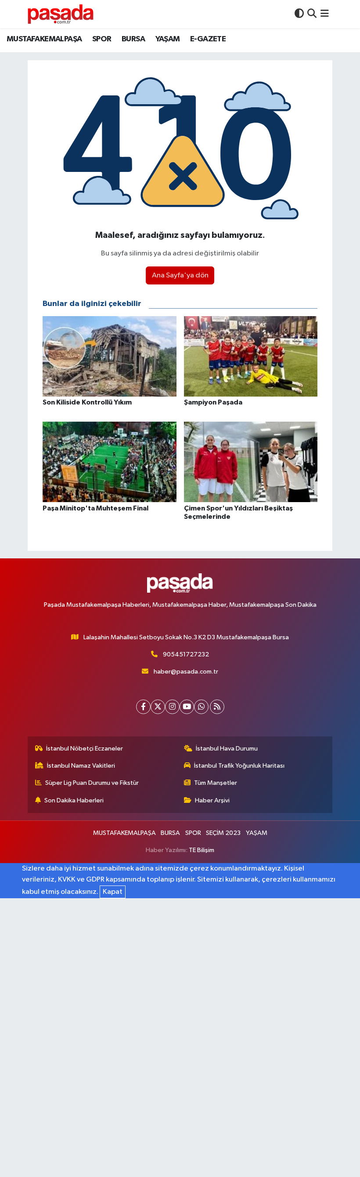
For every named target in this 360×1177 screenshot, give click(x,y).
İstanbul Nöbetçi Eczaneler (84, 748)
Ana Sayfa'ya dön (180, 275)
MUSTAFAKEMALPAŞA (44, 39)
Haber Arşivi (212, 800)
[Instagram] (172, 707)
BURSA (133, 39)
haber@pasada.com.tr (186, 671)
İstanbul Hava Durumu (227, 748)
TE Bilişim (201, 850)
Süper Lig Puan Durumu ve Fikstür (92, 783)
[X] (158, 707)
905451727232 (186, 654)
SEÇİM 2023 (223, 833)
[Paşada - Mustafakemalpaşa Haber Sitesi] (61, 14)
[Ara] (312, 14)
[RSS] (217, 707)
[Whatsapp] (201, 707)
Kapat (112, 892)
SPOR (102, 39)
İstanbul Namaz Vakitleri (81, 765)
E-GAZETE (208, 39)
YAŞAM (167, 39)
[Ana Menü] (324, 14)
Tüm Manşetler (215, 783)
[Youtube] (187, 707)
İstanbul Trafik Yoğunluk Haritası (239, 765)
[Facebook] (143, 707)
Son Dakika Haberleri (74, 800)
